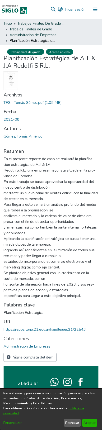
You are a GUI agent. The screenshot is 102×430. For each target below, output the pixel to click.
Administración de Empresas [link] (32, 35)
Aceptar (89, 422)
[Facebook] (80, 381)
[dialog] (51, 409)
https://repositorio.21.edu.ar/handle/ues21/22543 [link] (45, 329)
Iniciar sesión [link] (75, 9)
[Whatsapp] (54, 381)
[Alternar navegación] (95, 9)
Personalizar (12, 422)
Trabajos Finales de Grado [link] (30, 29)
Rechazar (72, 422)
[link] (33, 102)
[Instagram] (67, 381)
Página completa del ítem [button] (31, 357)
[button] (53, 9)
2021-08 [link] (11, 119)
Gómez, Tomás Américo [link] (23, 136)
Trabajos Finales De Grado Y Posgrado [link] (41, 23)
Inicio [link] (8, 23)
